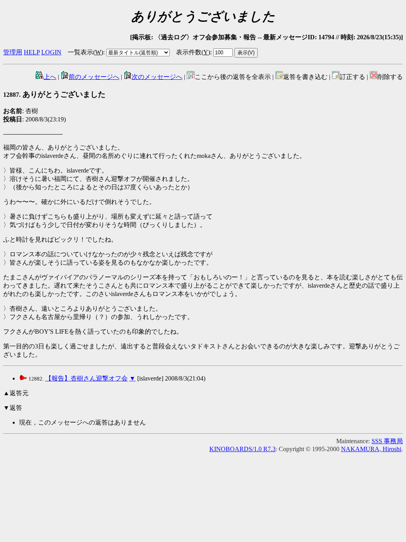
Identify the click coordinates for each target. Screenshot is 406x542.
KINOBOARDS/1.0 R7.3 (242, 449)
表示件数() (193, 52)
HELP (32, 52)
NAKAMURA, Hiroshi (371, 449)
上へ (50, 76)
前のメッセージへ (94, 76)
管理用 (12, 52)
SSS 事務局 (387, 441)
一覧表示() (85, 52)
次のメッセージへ (157, 76)
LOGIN (51, 52)
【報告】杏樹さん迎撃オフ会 (86, 378)
